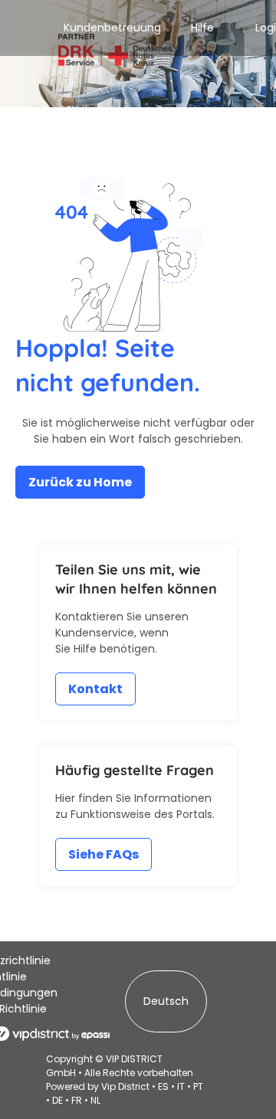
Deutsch (166, 1001)
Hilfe (202, 27)
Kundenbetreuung (112, 27)
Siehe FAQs (103, 854)
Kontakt (95, 689)
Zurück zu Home (80, 482)
